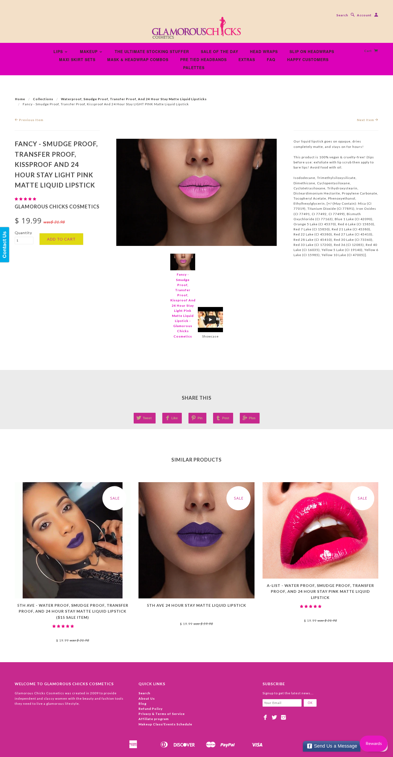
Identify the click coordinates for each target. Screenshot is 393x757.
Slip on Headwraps (312, 51)
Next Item (366, 120)
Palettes (194, 67)
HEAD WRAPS (264, 51)
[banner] (196, 29)
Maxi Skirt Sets (77, 59)
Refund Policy (150, 709)
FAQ (271, 59)
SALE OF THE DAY (219, 51)
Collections (43, 99)
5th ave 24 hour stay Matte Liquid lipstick (196, 605)
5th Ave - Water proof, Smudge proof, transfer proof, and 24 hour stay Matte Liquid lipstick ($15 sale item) (72, 611)
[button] (26, 199)
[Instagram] (283, 717)
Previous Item (30, 120)
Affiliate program (153, 719)
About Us (146, 698)
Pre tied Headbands (203, 59)
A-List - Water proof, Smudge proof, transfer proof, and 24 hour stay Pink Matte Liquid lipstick (320, 591)
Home (20, 99)
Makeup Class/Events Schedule (165, 724)
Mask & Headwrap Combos (137, 59)
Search (342, 15)
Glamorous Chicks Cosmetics (57, 206)
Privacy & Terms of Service (161, 714)
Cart (368, 51)
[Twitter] (274, 717)
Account (364, 15)
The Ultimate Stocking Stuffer (152, 51)
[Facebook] (265, 717)
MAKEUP (89, 51)
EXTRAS (246, 59)
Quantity (23, 232)
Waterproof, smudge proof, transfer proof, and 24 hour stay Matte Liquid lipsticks (134, 99)
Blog (142, 704)
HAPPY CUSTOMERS (308, 59)
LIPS (58, 51)
